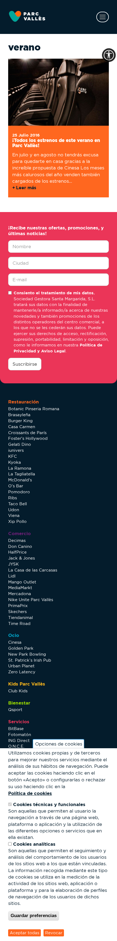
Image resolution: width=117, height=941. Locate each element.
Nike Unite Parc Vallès (30, 599)
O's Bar (15, 486)
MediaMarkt (20, 587)
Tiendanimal (20, 617)
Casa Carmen (21, 426)
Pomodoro (19, 492)
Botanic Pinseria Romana (33, 408)
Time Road (19, 623)
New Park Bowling (27, 654)
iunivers (16, 450)
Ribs (12, 497)
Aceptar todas (24, 932)
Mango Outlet (22, 582)
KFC (12, 456)
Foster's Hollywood (28, 438)
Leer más (26, 187)
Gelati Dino (19, 444)
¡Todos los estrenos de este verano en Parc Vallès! (56, 143)
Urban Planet (21, 666)
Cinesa (14, 642)
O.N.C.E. (16, 746)
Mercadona (19, 593)
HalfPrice (17, 552)
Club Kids (17, 691)
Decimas (17, 540)
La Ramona (19, 468)
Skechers (17, 611)
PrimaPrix (18, 605)
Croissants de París (27, 432)
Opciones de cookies (58, 743)
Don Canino (20, 546)
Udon (13, 509)
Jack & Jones (21, 558)
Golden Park (20, 648)
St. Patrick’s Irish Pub (29, 660)
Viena (14, 515)
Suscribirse (25, 364)
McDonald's (20, 480)
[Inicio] (27, 16)
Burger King (20, 420)
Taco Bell (17, 503)
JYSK (13, 564)
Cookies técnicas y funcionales (49, 804)
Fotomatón (19, 734)
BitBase (16, 728)
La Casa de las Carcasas (32, 570)
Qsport (15, 709)
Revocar (53, 932)
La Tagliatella (21, 474)
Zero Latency (21, 672)
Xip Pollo (17, 521)
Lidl (12, 576)
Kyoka (14, 462)
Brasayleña (19, 414)
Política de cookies (30, 793)
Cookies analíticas (34, 844)
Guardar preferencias (34, 915)
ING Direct (19, 740)
